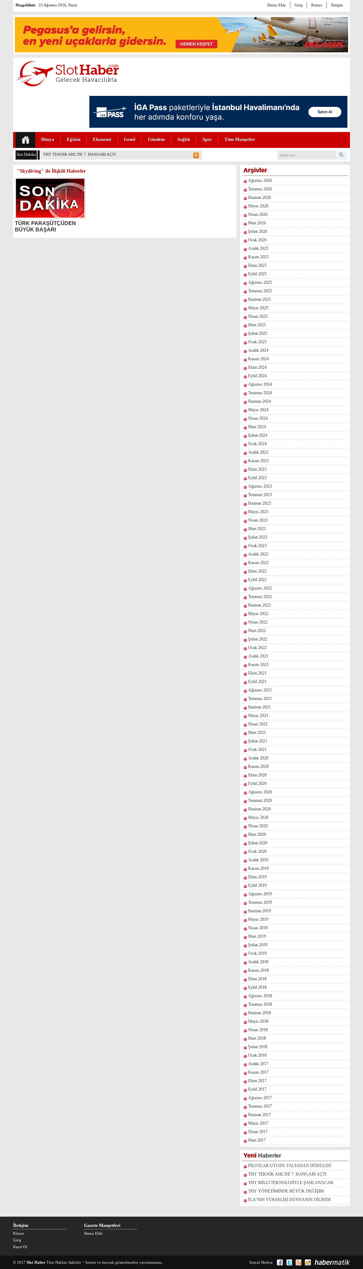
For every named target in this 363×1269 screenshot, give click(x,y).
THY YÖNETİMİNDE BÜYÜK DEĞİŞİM (286, 1191)
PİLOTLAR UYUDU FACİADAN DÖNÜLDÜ (290, 1165)
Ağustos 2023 (260, 486)
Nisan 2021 (258, 724)
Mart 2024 (257, 426)
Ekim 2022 (257, 571)
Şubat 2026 (257, 231)
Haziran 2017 (259, 1114)
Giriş (298, 5)
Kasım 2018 (258, 970)
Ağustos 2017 (260, 1097)
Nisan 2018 (258, 1029)
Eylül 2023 (257, 477)
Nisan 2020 (258, 825)
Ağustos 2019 (260, 893)
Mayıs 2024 (258, 409)
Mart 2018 (257, 1038)
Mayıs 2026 (258, 205)
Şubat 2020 (257, 842)
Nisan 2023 (258, 520)
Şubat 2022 (257, 639)
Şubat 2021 (257, 741)
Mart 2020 (257, 834)
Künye (316, 5)
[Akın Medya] (308, 1262)
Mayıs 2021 (258, 715)
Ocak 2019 (257, 953)
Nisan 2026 (258, 214)
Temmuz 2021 (260, 698)
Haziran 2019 (259, 910)
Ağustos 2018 (260, 995)
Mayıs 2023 (258, 511)
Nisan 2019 (258, 927)
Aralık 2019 (258, 859)
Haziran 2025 (259, 299)
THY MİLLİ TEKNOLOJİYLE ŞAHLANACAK (291, 1182)
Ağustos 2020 (260, 791)
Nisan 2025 (258, 316)
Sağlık (183, 139)
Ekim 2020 (257, 775)
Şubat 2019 (257, 944)
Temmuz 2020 (260, 800)
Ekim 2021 (257, 673)
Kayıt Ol (20, 1247)
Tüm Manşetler (239, 139)
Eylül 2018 (257, 987)
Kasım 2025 (258, 256)
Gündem (156, 139)
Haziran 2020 (259, 808)
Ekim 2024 (257, 367)
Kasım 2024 (258, 358)
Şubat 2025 (257, 333)
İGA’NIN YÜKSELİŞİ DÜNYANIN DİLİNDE (289, 1199)
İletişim (337, 5)
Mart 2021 (257, 732)
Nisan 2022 (258, 622)
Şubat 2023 (257, 537)
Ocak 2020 (257, 851)
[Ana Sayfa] (25, 140)
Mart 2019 (257, 936)
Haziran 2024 (259, 401)
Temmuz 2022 (260, 596)
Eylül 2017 (257, 1089)
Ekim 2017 (257, 1080)
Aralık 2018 (258, 961)
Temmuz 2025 (260, 290)
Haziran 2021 (259, 707)
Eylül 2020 (257, 783)
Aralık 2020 (258, 758)
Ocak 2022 (257, 647)
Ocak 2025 (257, 341)
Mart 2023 (257, 528)
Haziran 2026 (259, 197)
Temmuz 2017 (260, 1106)
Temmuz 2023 (260, 494)
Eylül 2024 (257, 375)
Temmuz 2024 (260, 392)
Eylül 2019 (257, 885)
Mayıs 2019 (258, 919)
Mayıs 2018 (258, 1021)
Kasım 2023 (258, 460)
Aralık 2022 (258, 554)
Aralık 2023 (258, 452)
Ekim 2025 (257, 265)
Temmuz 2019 (260, 902)
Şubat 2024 (257, 435)
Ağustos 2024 (260, 384)
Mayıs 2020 (258, 817)
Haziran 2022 (259, 605)
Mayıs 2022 (258, 613)
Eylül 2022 (257, 579)
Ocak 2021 (257, 749)
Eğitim (73, 139)
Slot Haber (36, 1262)
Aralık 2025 (258, 248)
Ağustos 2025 (260, 282)
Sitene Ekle (276, 5)
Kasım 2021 (258, 664)
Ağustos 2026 (260, 180)
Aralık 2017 (258, 1063)
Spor (207, 139)
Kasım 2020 (258, 766)
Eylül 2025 (257, 273)
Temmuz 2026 (260, 188)
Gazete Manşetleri (102, 1225)
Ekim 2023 (257, 469)
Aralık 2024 (258, 350)
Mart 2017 (257, 1140)
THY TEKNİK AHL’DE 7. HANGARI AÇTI (79, 154)
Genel (129, 139)
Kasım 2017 (258, 1072)
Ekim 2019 (257, 876)
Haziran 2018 (259, 1012)
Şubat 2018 (257, 1046)
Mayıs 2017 (258, 1123)
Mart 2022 (257, 630)
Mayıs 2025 (258, 307)
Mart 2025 (257, 324)
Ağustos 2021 (260, 690)
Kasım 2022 (258, 562)
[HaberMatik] (332, 1262)
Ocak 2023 (257, 545)
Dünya (47, 139)
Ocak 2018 (257, 1055)
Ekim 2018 (257, 978)
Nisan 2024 (258, 418)
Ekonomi (102, 139)
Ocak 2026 (257, 239)
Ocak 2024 (257, 443)
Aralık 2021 (258, 656)
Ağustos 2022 (260, 588)
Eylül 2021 (257, 681)
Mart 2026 (257, 222)
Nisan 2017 (258, 1131)
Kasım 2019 (258, 868)
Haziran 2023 (259, 503)
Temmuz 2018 (260, 1004)
